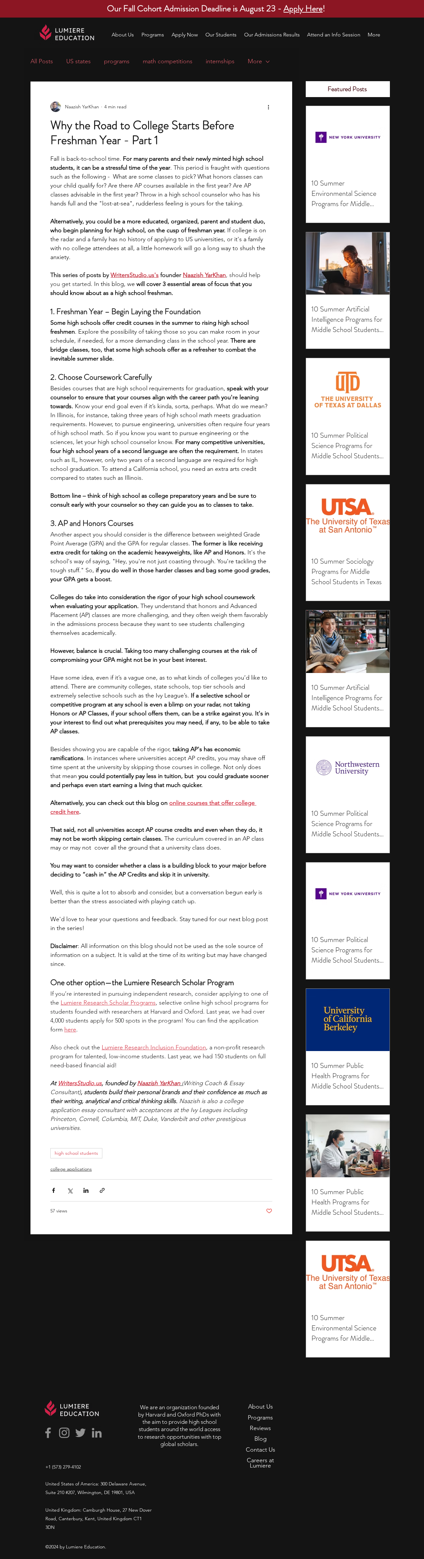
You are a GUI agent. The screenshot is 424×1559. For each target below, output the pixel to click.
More (255, 61)
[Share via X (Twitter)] (70, 1190)
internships (220, 61)
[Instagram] (64, 1433)
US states (78, 61)
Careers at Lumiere (260, 1463)
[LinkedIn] (97, 1433)
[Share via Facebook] (53, 1190)
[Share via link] (102, 1190)
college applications (71, 1169)
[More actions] (268, 107)
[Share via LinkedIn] (86, 1190)
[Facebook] (48, 1433)
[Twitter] (80, 1433)
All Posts (41, 61)
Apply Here (303, 8)
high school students (76, 1153)
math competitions (167, 61)
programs (117, 61)
